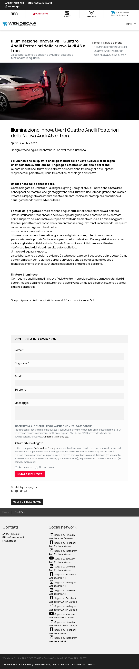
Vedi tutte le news (27, 502)
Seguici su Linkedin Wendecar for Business (62, 536)
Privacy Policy (26, 664)
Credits (91, 664)
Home (96, 43)
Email (19, 376)
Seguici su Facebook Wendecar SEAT (62, 576)
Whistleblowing (43, 664)
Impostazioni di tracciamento (69, 664)
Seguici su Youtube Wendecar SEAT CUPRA (62, 616)
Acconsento (25, 467)
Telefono (20, 389)
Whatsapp (10, 540)
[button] (130, 24)
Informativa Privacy (45, 448)
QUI (92, 300)
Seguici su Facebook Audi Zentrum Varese (62, 544)
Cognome (22, 363)
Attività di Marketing (28, 443)
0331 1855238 (12, 533)
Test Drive (20, 512)
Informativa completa (56, 436)
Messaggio (22, 403)
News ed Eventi (112, 43)
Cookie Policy (10, 664)
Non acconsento (48, 467)
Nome (19, 350)
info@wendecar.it (14, 537)
